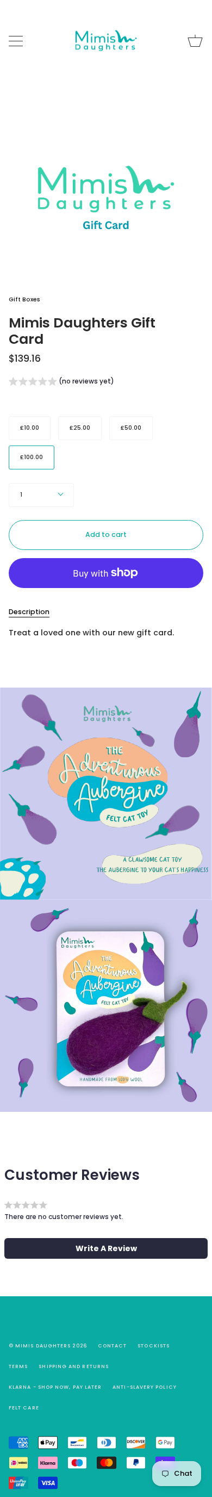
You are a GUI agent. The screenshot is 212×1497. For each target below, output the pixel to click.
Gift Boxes (24, 299)
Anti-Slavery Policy (145, 1387)
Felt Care (24, 1408)
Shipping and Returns (74, 1366)
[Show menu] (17, 41)
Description (29, 611)
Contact (112, 1346)
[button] (61, 382)
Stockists (154, 1346)
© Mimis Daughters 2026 (48, 1346)
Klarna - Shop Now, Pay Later (55, 1387)
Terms (18, 1366)
